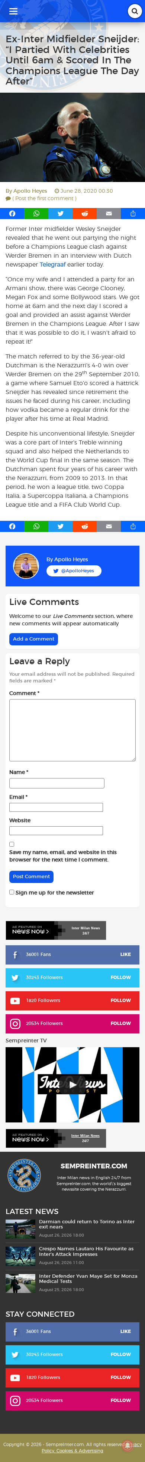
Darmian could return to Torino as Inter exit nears (87, 1225)
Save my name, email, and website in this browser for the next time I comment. (63, 856)
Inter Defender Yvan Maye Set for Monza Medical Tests (88, 1279)
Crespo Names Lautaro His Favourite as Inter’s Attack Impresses (86, 1252)
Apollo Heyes (30, 191)
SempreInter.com (94, 1166)
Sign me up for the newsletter (54, 893)
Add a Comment (33, 639)
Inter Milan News (85, 1136)
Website (19, 820)
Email (18, 797)
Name (18, 772)
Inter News (86, 928)
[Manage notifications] (127, 1446)
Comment (24, 693)
